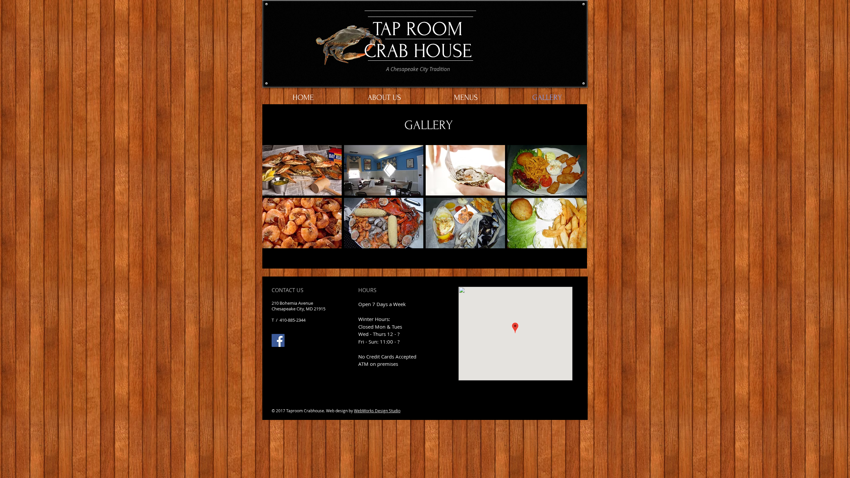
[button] (302, 170)
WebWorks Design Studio (377, 410)
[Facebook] (278, 340)
